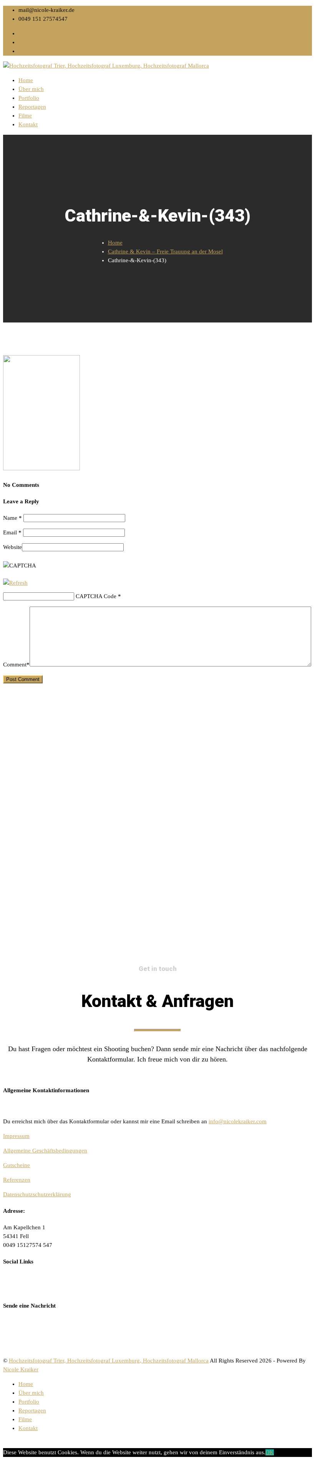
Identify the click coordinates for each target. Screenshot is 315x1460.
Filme (25, 115)
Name (12, 518)
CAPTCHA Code (96, 596)
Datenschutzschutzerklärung (37, 1194)
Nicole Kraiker (20, 1369)
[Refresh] (15, 583)
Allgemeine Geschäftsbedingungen (45, 1150)
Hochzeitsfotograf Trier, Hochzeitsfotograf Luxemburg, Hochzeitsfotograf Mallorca (109, 1360)
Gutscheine (16, 1165)
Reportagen (32, 107)
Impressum (16, 1136)
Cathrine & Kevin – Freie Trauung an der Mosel (165, 251)
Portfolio (28, 98)
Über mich (31, 89)
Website (12, 547)
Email (12, 532)
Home (25, 80)
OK (269, 1452)
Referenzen (16, 1180)
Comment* (16, 664)
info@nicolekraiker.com (238, 1121)
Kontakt (28, 124)
